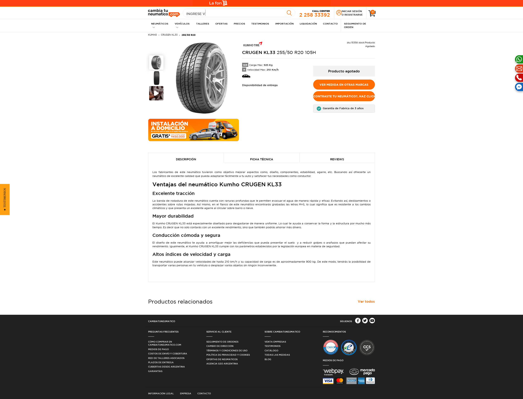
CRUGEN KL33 (169, 35)
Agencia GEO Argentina (222, 363)
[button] (344, 109)
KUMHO (152, 35)
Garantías (155, 371)
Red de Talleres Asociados (166, 358)
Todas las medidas (277, 354)
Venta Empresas (275, 341)
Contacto (330, 23)
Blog (268, 359)
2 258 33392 (314, 13)
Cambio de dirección (220, 346)
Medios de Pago (158, 349)
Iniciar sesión (352, 11)
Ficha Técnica (261, 159)
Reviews (337, 159)
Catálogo (271, 350)
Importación (284, 23)
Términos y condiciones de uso (226, 350)
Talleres (202, 23)
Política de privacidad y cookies (228, 354)
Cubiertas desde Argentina (166, 366)
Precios (239, 23)
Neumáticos (159, 23)
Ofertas (221, 23)
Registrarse (353, 14)
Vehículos (182, 23)
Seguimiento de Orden (355, 25)
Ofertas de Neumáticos (222, 359)
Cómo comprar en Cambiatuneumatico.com (164, 343)
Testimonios (260, 23)
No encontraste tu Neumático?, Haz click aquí (344, 96)
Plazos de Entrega (161, 362)
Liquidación (308, 23)
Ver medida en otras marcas (344, 84)
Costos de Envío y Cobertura (167, 353)
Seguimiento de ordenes (222, 341)
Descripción (186, 159)
